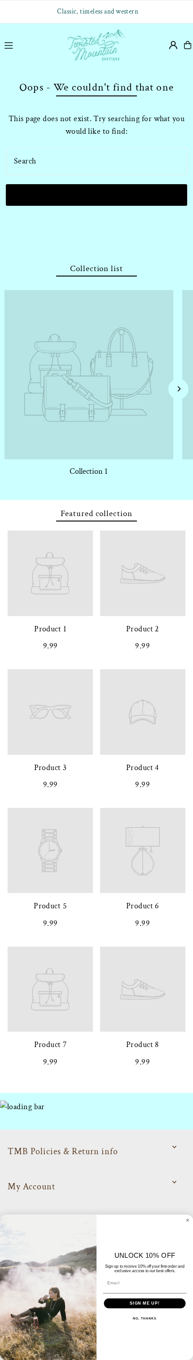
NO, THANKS (144, 1318)
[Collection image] (88, 374)
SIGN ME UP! (145, 1303)
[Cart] (187, 45)
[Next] (178, 389)
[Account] (173, 45)
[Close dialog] (187, 1220)
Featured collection (96, 513)
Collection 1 (89, 471)
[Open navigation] (30, 44)
